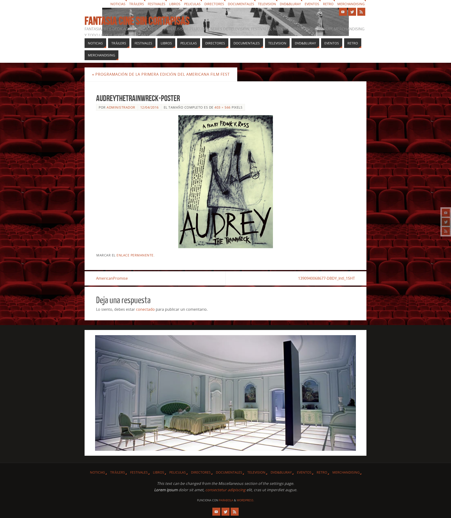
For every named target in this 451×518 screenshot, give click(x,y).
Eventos (312, 4)
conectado (145, 309)
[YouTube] (446, 213)
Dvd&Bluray (290, 4)
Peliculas (192, 4)
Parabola (226, 500)
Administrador (121, 107)
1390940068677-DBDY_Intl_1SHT (326, 278)
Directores (214, 4)
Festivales (156, 4)
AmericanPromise (112, 278)
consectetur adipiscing (225, 489)
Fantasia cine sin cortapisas (137, 21)
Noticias (117, 4)
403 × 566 (222, 107)
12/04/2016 (149, 107)
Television (267, 4)
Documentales (241, 4)
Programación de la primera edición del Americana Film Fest (161, 74)
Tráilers (136, 4)
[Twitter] (446, 222)
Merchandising (351, 4)
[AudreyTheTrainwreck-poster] (225, 181)
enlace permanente (135, 255)
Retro (328, 4)
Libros (174, 4)
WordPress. (245, 500)
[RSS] (446, 231)
